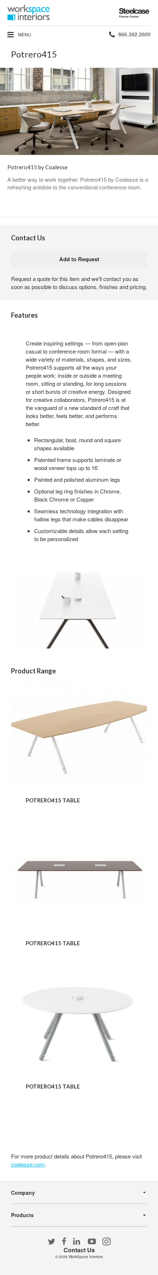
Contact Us (79, 1250)
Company (23, 1192)
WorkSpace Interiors (86, 1256)
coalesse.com (28, 1164)
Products (22, 1215)
